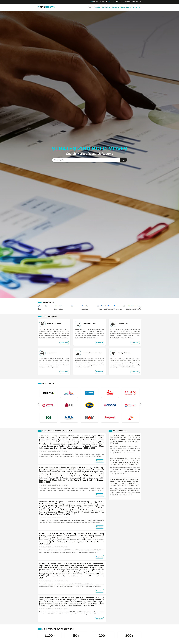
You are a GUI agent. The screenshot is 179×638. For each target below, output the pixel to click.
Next (140, 307)
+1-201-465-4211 (116, 2)
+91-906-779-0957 (99, 2)
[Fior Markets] (46, 7)
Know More (64, 342)
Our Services (106, 7)
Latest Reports (126, 7)
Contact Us (136, 7)
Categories (115, 7)
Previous (38, 307)
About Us (97, 7)
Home (89, 7)
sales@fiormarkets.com (134, 2)
